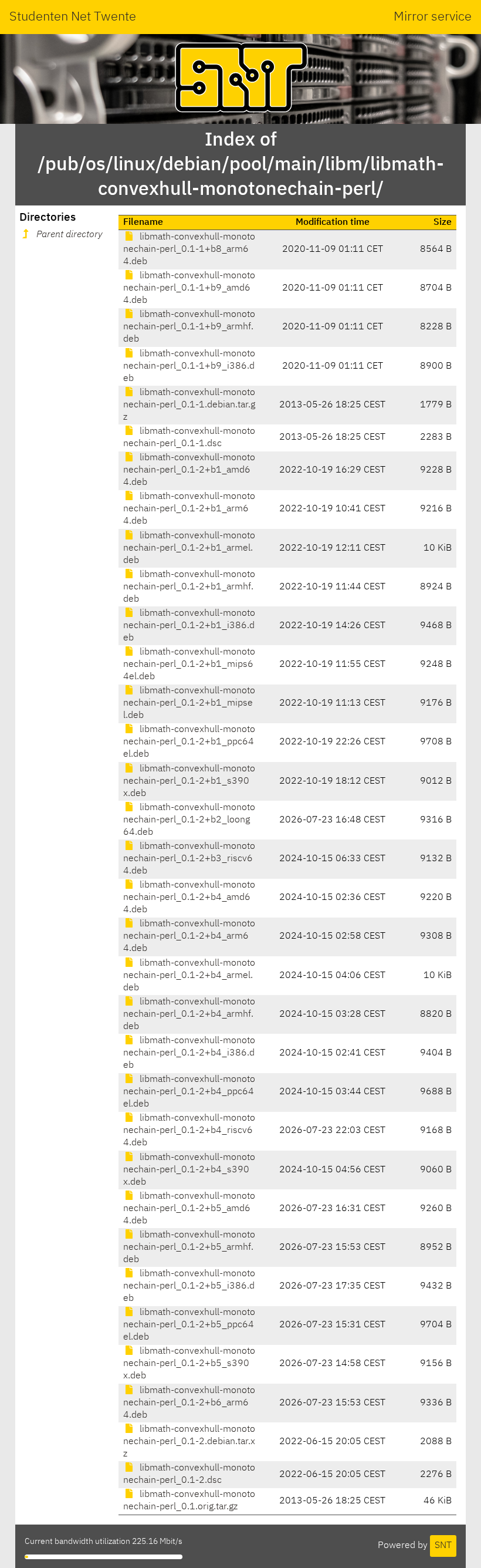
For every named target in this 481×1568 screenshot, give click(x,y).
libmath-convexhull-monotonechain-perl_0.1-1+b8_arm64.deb (189, 249)
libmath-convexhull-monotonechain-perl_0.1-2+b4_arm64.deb (189, 936)
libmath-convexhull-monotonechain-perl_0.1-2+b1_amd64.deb (189, 470)
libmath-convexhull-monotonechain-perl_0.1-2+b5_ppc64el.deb (189, 1325)
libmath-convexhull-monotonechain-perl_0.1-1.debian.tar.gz (189, 405)
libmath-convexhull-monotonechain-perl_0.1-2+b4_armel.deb (189, 976)
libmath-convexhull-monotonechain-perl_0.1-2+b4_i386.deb (189, 1053)
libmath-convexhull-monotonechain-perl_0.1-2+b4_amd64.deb (189, 898)
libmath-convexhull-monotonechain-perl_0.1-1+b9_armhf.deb (189, 327)
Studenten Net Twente (72, 17)
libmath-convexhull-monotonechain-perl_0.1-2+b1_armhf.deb (189, 587)
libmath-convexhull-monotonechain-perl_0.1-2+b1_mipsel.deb (189, 703)
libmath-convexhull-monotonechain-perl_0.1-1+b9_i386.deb (189, 366)
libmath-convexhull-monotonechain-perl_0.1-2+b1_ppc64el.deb (189, 742)
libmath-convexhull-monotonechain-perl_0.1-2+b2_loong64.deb (189, 820)
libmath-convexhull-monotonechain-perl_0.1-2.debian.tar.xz (189, 1442)
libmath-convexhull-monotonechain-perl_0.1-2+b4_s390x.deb (189, 1170)
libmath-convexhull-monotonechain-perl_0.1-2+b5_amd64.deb (189, 1209)
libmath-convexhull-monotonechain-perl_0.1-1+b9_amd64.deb (189, 288)
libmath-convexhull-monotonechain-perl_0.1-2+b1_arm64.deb (189, 509)
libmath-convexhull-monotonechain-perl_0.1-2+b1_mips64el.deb (189, 665)
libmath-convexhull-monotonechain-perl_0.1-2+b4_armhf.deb (189, 1014)
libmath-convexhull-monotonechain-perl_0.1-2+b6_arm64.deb (189, 1403)
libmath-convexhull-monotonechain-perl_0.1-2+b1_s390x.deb (189, 781)
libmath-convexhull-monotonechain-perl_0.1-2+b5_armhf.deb (189, 1247)
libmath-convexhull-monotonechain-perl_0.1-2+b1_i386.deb (189, 626)
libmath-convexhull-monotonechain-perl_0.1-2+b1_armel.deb (189, 548)
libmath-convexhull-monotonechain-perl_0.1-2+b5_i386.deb (189, 1286)
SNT (443, 1545)
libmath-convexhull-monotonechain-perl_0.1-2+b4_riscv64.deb (189, 1131)
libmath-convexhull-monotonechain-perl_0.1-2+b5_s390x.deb (189, 1364)
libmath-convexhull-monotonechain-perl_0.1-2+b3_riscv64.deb (189, 859)
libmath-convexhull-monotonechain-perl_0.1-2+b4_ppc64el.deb (189, 1092)
